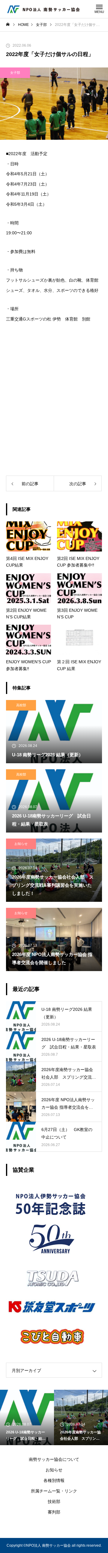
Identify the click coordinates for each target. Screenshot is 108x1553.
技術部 (54, 1501)
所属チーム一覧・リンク (54, 1491)
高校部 (21, 705)
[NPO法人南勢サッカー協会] (43, 9)
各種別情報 (54, 1480)
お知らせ (21, 843)
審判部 (54, 1512)
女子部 (15, 72)
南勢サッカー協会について (54, 1459)
